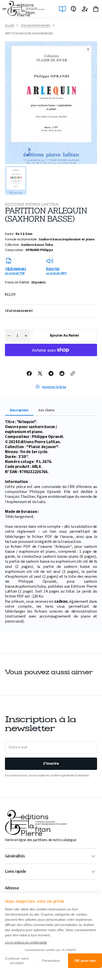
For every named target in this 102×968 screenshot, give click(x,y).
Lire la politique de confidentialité (26, 942)
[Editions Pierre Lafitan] (26, 9)
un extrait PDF (15, 271)
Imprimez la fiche (54, 387)
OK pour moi (85, 961)
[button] (4, 8)
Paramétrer (51, 961)
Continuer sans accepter (17, 960)
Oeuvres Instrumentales (35, 25)
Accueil (9, 25)
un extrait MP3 (56, 271)
